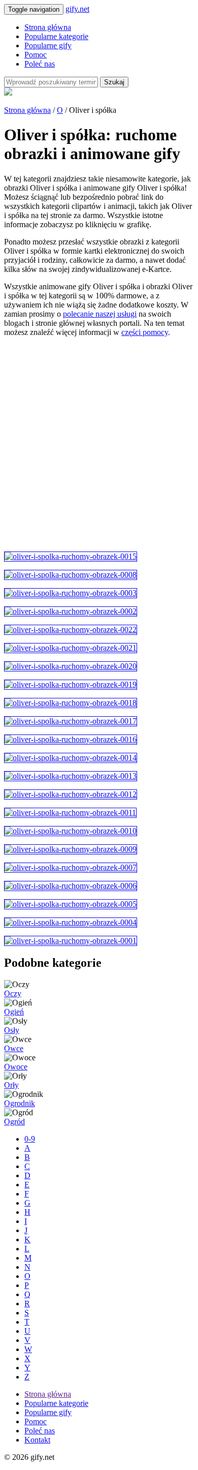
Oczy (12, 993)
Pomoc (35, 54)
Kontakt (37, 1439)
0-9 (29, 1139)
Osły (11, 1030)
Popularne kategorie (56, 36)
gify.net (77, 9)
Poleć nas (39, 63)
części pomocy (144, 332)
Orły (11, 1085)
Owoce (15, 1066)
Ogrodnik (19, 1103)
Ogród (14, 1121)
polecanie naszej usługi (100, 314)
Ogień (14, 1011)
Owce (13, 1048)
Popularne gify (48, 45)
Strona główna (47, 27)
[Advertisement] (99, 444)
